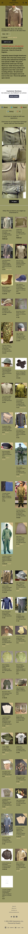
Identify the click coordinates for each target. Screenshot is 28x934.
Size (3, 34)
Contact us (14, 910)
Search (14, 906)
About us (14, 908)
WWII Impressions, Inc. (14, 2)
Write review (14, 96)
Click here (7, 116)
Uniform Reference (14, 912)
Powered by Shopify (14, 923)
